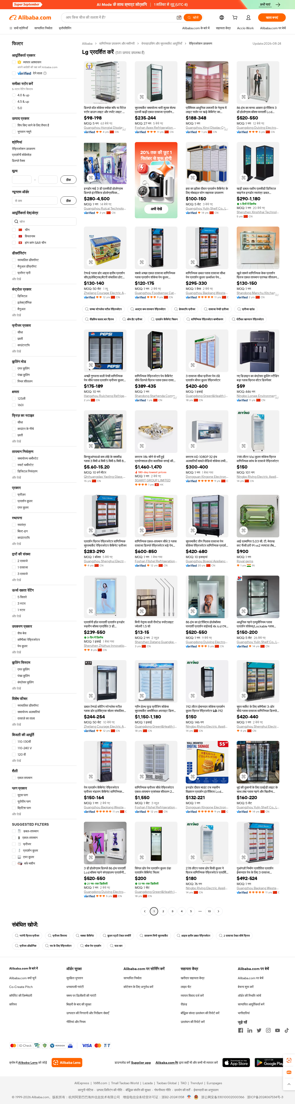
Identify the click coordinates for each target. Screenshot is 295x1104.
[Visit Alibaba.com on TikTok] (286, 1030)
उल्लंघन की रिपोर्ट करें (193, 1022)
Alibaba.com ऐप (167, 1062)
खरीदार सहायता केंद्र (192, 978)
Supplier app (141, 1062)
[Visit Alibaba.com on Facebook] (240, 1030)
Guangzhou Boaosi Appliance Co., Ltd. (207, 561)
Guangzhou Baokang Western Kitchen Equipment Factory (207, 293)
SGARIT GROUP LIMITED (153, 480)
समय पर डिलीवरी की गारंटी (81, 995)
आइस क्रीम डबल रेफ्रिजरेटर (195, 935)
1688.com (100, 1083)
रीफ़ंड (184, 1004)
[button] (179, 17)
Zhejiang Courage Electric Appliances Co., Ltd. (105, 293)
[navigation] (44, 478)
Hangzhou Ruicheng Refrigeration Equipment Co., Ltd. (105, 396)
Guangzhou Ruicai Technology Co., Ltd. (105, 208)
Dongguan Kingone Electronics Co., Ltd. (207, 476)
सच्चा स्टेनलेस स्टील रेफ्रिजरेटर (106, 309)
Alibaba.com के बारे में (23, 968)
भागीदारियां (244, 1013)
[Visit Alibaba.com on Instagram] (268, 1030)
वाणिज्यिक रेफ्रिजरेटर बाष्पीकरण (207, 319)
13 (209, 911)
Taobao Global (166, 1083)
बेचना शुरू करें (246, 987)
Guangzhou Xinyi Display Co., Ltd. (207, 127)
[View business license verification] (189, 1097)
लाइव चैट (186, 987)
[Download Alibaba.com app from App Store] (236, 1062)
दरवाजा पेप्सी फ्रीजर (219, 309)
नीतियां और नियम (76, 1022)
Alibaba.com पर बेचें (250, 978)
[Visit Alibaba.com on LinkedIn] (250, 1030)
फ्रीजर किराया (60, 935)
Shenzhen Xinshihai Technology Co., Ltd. (258, 212)
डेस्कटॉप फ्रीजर (187, 309)
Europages (214, 1083)
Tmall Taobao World (125, 1083)
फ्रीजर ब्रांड (248, 309)
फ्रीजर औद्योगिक (28, 945)
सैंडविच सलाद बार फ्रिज (102, 319)
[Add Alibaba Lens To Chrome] (67, 1062)
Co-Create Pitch (21, 987)
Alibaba (87, 43)
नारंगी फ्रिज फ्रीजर (29, 935)
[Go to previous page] (145, 911)
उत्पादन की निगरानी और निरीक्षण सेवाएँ (87, 1013)
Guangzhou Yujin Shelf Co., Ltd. (207, 208)
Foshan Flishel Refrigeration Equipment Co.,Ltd (156, 561)
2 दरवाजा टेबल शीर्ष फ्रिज (237, 935)
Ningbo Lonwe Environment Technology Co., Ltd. (258, 396)
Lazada (148, 1083)
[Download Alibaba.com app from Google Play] (270, 1062)
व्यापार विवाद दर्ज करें (192, 995)
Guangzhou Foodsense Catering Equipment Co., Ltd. (156, 293)
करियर (13, 1004)
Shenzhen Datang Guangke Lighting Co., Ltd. (156, 642)
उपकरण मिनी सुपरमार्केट (156, 935)
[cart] (235, 18)
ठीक (68, 180)
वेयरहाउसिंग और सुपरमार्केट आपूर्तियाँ (162, 43)
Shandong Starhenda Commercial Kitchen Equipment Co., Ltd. (156, 396)
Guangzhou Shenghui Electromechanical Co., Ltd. (105, 561)
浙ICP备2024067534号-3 (265, 1097)
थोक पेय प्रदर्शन (93, 945)
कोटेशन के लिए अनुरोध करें (138, 987)
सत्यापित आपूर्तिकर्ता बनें (251, 1004)
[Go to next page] (218, 911)
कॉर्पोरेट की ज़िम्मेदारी (20, 995)
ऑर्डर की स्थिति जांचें (249, 995)
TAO (183, 1083)
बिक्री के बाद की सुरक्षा (78, 1004)
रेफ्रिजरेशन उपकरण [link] (200, 43)
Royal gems (245, 561)
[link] (289, 1060)
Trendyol (196, 1083)
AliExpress (81, 1083)
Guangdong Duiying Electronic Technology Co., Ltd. (258, 127)
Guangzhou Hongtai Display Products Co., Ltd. (105, 127)
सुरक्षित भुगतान (74, 978)
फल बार (118, 945)
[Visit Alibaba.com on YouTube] (277, 1030)
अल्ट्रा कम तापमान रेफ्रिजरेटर (150, 309)
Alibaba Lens (28, 1062)
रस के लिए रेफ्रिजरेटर (60, 945)
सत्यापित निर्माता (133, 978)
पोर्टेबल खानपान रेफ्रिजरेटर (250, 319)
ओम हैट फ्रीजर (134, 319)
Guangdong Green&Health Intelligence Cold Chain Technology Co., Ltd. (207, 396)
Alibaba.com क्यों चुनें (22, 978)
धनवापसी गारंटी (75, 987)
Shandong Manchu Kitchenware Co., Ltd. (258, 293)
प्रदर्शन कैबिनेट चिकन (167, 319)
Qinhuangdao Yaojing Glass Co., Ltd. (105, 476)
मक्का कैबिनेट (87, 935)
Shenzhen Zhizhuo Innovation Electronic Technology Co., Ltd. (105, 645)
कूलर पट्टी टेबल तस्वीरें (119, 935)
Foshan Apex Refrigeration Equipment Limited (156, 127)
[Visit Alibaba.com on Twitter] (259, 1030)
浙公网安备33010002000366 (222, 1097)
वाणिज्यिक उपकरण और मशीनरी (117, 43)
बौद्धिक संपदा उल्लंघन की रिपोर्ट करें (200, 1013)
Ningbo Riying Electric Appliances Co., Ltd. (258, 476)
